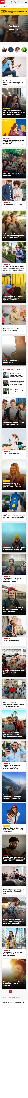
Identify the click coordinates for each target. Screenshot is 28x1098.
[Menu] (26, 2)
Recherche (11, 2)
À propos (18, 1002)
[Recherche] (11, 2)
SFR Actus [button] (4, 6)
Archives (4, 1002)
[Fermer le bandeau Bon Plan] (26, 11)
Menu (26, 2)
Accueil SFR (2, 2)
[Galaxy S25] (14, 133)
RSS (24, 1002)
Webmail (19, 2)
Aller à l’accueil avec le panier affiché (15, 2)
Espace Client (22, 2)
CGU (11, 1002)
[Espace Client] (22, 2)
